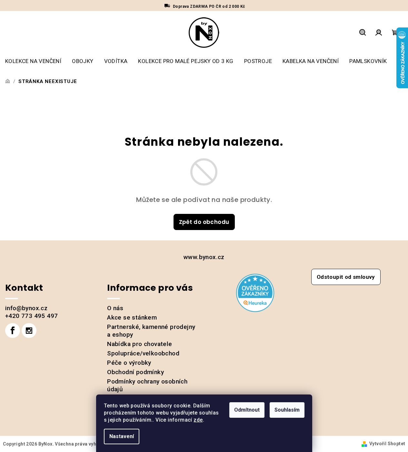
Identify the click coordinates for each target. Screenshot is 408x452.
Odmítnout (247, 410)
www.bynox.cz (204, 257)
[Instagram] (29, 330)
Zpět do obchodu (204, 222)
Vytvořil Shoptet (387, 443)
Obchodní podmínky (135, 372)
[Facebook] (12, 330)
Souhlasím (287, 410)
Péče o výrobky (129, 362)
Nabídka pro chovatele (139, 344)
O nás (115, 308)
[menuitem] (33, 61)
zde (198, 420)
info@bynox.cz (26, 308)
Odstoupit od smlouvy (346, 277)
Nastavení (121, 436)
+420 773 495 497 (31, 316)
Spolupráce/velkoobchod (143, 353)
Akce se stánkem (132, 317)
